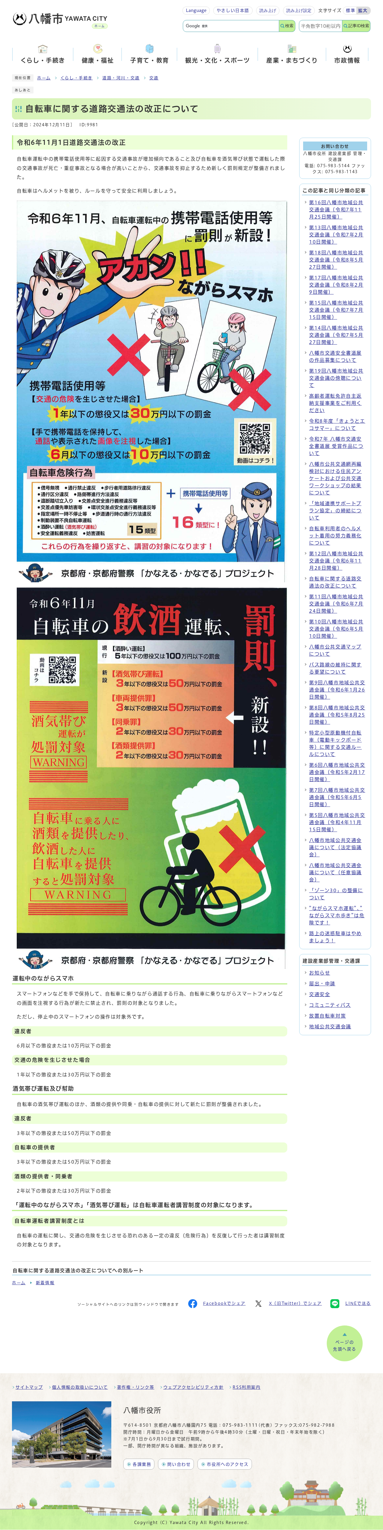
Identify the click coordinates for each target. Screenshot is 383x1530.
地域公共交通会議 (330, 1026)
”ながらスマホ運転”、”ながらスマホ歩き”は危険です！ (337, 915)
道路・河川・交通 (121, 78)
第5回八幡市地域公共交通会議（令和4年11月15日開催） (337, 822)
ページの (344, 1345)
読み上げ (267, 10)
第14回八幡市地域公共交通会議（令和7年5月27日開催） (336, 335)
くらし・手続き (76, 78)
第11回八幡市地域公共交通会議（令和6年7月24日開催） (336, 603)
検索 (289, 26)
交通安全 (319, 994)
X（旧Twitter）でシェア (295, 1303)
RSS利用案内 (246, 1387)
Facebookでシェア (224, 1303)
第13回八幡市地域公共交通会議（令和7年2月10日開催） (336, 234)
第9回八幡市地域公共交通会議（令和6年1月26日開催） (337, 689)
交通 (154, 78)
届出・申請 (322, 983)
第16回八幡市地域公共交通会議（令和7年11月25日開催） (336, 209)
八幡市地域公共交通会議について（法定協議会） (335, 847)
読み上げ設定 (298, 10)
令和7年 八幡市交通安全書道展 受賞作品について (336, 446)
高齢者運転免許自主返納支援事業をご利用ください (335, 403)
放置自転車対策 (327, 1015)
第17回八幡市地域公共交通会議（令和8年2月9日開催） (336, 284)
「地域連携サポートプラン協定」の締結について (335, 510)
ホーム (44, 78)
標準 (350, 10)
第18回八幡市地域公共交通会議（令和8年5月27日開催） (336, 259)
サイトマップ (29, 1387)
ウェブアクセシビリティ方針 (193, 1387)
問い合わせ (179, 1464)
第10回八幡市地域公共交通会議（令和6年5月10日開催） (336, 628)
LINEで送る (358, 1303)
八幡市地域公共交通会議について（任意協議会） (335, 872)
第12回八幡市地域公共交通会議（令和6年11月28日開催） (336, 560)
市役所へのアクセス (227, 1464)
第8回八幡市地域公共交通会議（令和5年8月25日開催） (337, 714)
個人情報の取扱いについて (80, 1387)
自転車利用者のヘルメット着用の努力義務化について (335, 535)
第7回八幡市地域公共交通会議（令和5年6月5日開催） (337, 797)
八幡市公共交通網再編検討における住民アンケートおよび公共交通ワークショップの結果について (335, 478)
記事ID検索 (358, 26)
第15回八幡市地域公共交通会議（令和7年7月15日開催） (336, 309)
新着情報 (45, 1283)
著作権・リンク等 (135, 1387)
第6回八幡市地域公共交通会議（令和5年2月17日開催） (337, 772)
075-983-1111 (240, 1425)
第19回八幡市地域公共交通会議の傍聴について (336, 378)
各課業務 (142, 1464)
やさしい (233, 10)
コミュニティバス (330, 1005)
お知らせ (319, 972)
